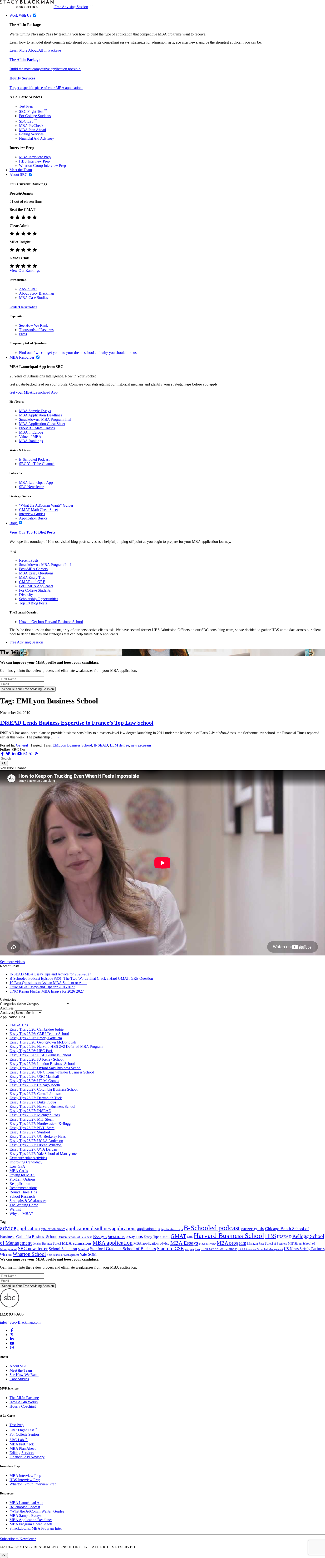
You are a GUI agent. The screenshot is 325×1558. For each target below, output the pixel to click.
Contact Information (23, 307)
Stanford (83, 1249)
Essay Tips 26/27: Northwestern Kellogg (40, 1124)
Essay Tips (151, 1237)
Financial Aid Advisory (36, 138)
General (22, 745)
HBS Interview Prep (34, 161)
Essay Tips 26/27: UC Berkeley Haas (38, 1136)
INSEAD (101, 745)
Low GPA (17, 1166)
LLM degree (119, 745)
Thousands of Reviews (36, 330)
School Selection (63, 1248)
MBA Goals (19, 1171)
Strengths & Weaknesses (28, 1201)
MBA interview (207, 1243)
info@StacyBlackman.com (20, 1322)
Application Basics (33, 518)
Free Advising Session (71, 7)
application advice (53, 1229)
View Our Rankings (25, 270)
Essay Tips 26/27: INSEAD (30, 1111)
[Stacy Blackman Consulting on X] (12, 1335)
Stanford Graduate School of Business (123, 1248)
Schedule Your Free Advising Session (28, 689)
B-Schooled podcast (212, 1228)
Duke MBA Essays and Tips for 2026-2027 (42, 987)
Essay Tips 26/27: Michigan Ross (35, 1115)
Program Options (22, 1179)
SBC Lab (28, 121)
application (28, 1228)
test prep (189, 1249)
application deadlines (88, 1228)
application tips (148, 1229)
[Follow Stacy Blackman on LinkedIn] (13, 754)
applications (124, 1228)
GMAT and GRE (32, 582)
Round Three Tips (23, 1192)
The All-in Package (25, 60)
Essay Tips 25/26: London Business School (42, 1064)
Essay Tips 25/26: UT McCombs (34, 1081)
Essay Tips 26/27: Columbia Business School (44, 1089)
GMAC (165, 1237)
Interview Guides (32, 514)
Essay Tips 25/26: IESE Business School (40, 1055)
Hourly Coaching (23, 1406)
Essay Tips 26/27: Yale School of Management (44, 1154)
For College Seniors (24, 1434)
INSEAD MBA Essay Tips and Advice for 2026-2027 (50, 974)
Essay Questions (109, 1236)
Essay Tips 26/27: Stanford (30, 1132)
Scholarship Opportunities (38, 599)
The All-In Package (24, 1398)
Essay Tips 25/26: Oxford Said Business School (45, 1068)
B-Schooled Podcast (34, 459)
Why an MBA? (21, 1214)
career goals (252, 1228)
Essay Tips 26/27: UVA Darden (33, 1149)
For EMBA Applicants (36, 586)
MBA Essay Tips (32, 577)
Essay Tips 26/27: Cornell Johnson (36, 1094)
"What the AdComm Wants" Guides (46, 505)
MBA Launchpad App (36, 482)
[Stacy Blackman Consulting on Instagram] (12, 1347)
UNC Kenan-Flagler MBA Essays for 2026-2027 (47, 991)
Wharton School (29, 1254)
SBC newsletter (33, 1248)
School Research (22, 1196)
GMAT (178, 1236)
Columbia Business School (36, 1237)
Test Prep (26, 106)
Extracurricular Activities (28, 1158)
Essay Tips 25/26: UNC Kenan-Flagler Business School (52, 1072)
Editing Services (31, 134)
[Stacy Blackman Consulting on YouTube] (12, 1343)
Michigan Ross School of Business (267, 1243)
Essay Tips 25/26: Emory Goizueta (36, 1038)
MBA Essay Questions (36, 573)
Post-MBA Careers (33, 569)
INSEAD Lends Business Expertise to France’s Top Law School (76, 723)
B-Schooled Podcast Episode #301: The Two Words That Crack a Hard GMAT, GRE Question (81, 978)
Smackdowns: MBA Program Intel (45, 419)
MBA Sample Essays (35, 411)
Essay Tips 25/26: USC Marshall (34, 1076)
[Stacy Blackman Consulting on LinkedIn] (12, 1339)
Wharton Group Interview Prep (42, 165)
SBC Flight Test (33, 111)
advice (8, 1228)
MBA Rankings (31, 441)
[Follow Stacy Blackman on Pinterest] (31, 754)
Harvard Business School (229, 1235)
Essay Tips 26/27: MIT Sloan (32, 1119)
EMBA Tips (19, 1025)
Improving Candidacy (26, 1162)
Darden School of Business (75, 1237)
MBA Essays (184, 1243)
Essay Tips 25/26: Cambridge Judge (37, 1029)
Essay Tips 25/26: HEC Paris (31, 1051)
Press (23, 334)
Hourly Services (22, 78)
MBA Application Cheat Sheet (42, 424)
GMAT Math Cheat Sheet (38, 510)
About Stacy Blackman (36, 293)
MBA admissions (77, 1243)
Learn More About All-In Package (35, 50)
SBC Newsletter (31, 487)
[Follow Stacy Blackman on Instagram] (25, 754)
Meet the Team (21, 1370)
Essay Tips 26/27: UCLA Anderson (36, 1141)
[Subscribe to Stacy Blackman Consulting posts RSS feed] (36, 754)
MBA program (231, 1243)
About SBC (28, 289)
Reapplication (20, 1184)
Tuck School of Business (219, 1249)
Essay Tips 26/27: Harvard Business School (42, 1106)
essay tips (134, 1236)
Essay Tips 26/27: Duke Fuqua (33, 1102)
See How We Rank (33, 325)
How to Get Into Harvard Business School (51, 622)
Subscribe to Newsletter (18, 1539)
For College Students (35, 116)
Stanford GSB (170, 1248)
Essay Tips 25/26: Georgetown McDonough (43, 1042)
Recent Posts (28, 560)
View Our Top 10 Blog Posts (32, 532)
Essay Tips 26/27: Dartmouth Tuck (36, 1098)
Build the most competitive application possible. (45, 69)
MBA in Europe (31, 432)
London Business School (47, 1243)
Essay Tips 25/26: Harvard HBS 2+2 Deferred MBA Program (56, 1046)
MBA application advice (151, 1243)
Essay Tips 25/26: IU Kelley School (37, 1059)
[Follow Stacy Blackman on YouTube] (19, 754)
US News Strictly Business (304, 1249)
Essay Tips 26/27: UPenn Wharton (36, 1145)
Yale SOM (88, 1254)
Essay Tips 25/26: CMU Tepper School (39, 1034)
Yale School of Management (63, 1254)
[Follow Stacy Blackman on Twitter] (8, 754)
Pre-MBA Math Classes (37, 428)
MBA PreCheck (31, 126)
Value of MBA (30, 437)
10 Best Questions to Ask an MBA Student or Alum (48, 983)
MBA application (113, 1243)
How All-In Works (24, 1402)
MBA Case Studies (33, 298)
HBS (270, 1236)
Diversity (26, 595)
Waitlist (15, 1209)
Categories (8, 1004)
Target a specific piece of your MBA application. (46, 88)
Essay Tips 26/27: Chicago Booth (35, 1085)
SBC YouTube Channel (36, 464)
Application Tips (172, 1229)
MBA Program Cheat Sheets (31, 1524)
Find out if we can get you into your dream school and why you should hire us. (78, 353)
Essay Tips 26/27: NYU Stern (32, 1128)
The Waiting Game (24, 1205)
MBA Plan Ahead (32, 130)
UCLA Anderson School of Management (260, 1249)
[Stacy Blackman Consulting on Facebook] (2, 754)
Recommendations (23, 1188)
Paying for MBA (22, 1175)
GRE (190, 1237)
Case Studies (19, 1379)
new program (141, 745)
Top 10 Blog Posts (33, 603)
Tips (197, 1249)
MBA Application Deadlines (40, 415)
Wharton (6, 1254)
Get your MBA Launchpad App (34, 392)
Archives (7, 1012)
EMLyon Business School (72, 745)
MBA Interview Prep (35, 157)
